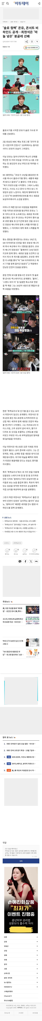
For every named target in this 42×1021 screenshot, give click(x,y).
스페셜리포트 (8, 991)
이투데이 (5, 22)
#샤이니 (6, 543)
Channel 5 (8, 996)
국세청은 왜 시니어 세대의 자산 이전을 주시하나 (21, 531)
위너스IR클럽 (8, 1000)
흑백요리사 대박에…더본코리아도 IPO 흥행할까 (21, 521)
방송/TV (22, 22)
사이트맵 (35, 1013)
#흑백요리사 (17, 543)
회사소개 (7, 1013)
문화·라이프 (14, 22)
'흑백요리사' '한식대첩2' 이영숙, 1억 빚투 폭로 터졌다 (21, 524)
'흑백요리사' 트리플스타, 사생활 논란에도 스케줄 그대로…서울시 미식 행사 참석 (21, 528)
